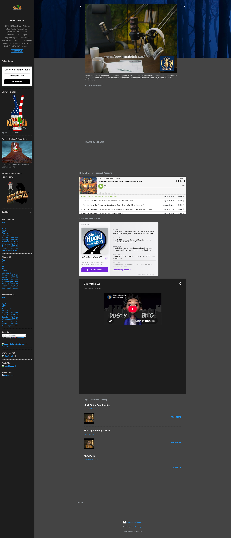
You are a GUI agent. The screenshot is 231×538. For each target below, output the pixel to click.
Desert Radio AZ (17, 20)
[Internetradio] (8, 375)
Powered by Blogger (134, 522)
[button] (179, 284)
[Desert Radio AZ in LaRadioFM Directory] (17, 346)
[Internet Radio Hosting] (9, 356)
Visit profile (17, 51)
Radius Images (138, 527)
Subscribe (17, 82)
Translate (20, 338)
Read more (176, 417)
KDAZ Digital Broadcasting (97, 405)
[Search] (184, 6)
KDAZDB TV (89, 456)
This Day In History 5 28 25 (97, 430)
